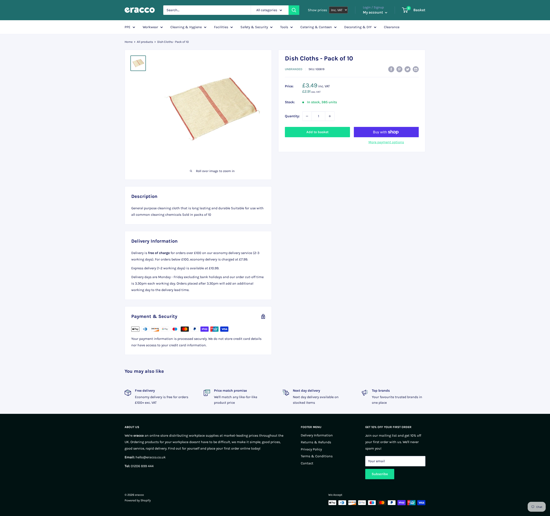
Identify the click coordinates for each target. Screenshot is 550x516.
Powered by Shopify (138, 500)
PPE (127, 27)
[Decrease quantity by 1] (307, 116)
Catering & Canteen (316, 27)
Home (129, 42)
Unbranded (293, 69)
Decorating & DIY (358, 27)
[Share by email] (416, 69)
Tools (284, 27)
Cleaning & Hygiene (186, 27)
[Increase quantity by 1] (329, 116)
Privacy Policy (311, 449)
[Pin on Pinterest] (399, 69)
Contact (307, 463)
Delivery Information (317, 435)
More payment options (386, 142)
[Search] (294, 10)
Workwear (150, 27)
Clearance (391, 27)
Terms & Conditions (317, 456)
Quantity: (292, 116)
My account (373, 12)
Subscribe (380, 474)
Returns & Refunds (316, 442)
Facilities (221, 27)
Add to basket (317, 132)
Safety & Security (254, 27)
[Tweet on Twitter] (408, 69)
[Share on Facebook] (391, 69)
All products (145, 42)
